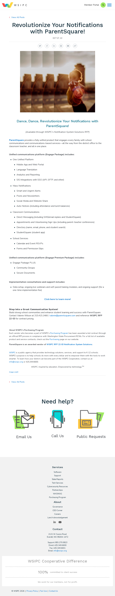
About (57, 502)
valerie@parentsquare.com (62, 315)
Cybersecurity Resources (57, 487)
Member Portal (91, 5)
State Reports (57, 479)
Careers (57, 514)
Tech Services (57, 483)
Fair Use (43, 591)
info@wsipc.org (16, 361)
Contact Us (53, 591)
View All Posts (18, 17)
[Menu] (109, 5)
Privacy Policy (32, 591)
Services (57, 467)
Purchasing (55, 339)
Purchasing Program (59, 333)
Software (57, 472)
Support (57, 476)
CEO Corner (57, 510)
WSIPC (12, 352)
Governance (58, 507)
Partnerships (57, 490)
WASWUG (57, 494)
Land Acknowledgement (58, 518)
